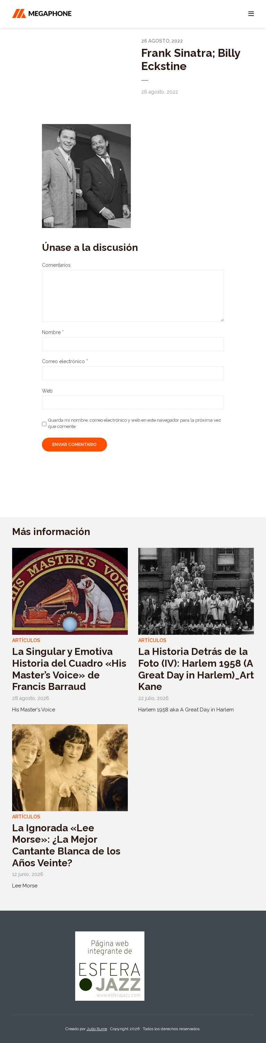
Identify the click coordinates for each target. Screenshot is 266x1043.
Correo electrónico (65, 361)
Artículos (26, 640)
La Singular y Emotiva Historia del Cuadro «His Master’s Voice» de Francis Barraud (69, 669)
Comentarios (56, 265)
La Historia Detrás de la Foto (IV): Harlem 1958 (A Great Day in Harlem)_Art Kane (196, 669)
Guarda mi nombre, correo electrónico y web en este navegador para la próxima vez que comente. (134, 423)
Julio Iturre (97, 1028)
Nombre (53, 332)
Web (47, 391)
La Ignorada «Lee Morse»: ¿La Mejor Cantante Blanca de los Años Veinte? (66, 845)
